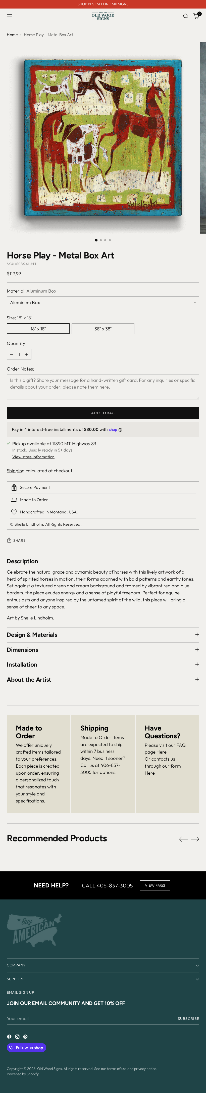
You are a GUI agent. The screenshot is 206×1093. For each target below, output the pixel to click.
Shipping (16, 471)
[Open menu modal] (9, 16)
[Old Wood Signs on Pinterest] (26, 1037)
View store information (33, 456)
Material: (31, 291)
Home (12, 34)
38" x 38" (103, 329)
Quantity (16, 343)
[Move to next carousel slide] (195, 839)
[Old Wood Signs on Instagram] (18, 1037)
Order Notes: (20, 369)
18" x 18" (38, 329)
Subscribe (188, 1018)
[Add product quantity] (26, 354)
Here (162, 752)
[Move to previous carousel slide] (183, 839)
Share (19, 540)
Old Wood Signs (49, 1068)
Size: (19, 318)
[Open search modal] (186, 16)
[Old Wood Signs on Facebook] (10, 1037)
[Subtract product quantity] (11, 354)
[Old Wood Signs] (103, 16)
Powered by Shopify (23, 1074)
